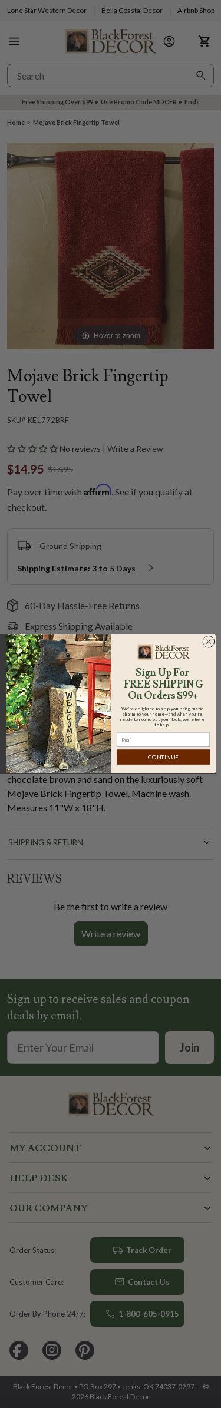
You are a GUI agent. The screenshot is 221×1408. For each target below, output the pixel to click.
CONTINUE (163, 757)
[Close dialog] (208, 642)
